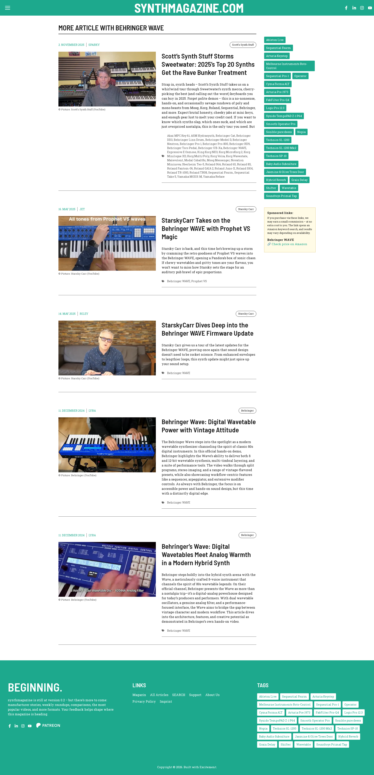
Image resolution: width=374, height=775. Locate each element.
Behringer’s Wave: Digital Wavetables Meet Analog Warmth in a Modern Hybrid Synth (206, 554)
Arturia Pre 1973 (277, 92)
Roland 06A (213, 164)
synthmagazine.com (189, 7)
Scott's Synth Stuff (243, 44)
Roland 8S (244, 164)
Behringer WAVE (234, 148)
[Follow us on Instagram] (362, 8)
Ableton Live (275, 40)
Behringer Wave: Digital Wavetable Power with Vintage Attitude (209, 425)
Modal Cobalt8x (195, 160)
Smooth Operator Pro (280, 124)
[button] (7, 8)
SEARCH (178, 695)
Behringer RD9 (239, 144)
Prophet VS (199, 281)
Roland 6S (229, 164)
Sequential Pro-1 (277, 76)
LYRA (92, 410)
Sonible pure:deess (279, 132)
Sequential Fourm (220, 172)
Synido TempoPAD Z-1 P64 (284, 116)
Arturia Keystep (277, 56)
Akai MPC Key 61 (178, 135)
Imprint (166, 701)
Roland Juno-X (225, 168)
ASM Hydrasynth (202, 135)
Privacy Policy (144, 701)
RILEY (84, 314)
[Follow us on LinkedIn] (354, 8)
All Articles (159, 695)
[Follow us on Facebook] (346, 8)
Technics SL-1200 (277, 140)
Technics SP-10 (276, 156)
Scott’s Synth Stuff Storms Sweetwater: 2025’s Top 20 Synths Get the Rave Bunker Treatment (208, 64)
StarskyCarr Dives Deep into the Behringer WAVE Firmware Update (207, 329)
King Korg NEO (207, 152)
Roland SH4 (244, 168)
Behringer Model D (218, 140)
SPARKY (94, 45)
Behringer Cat (225, 135)
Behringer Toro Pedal (182, 148)
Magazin (139, 695)
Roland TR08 (198, 172)
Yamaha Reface (214, 176)
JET (82, 209)
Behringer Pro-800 (215, 144)
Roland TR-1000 (177, 172)
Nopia (301, 132)
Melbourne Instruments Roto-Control (286, 66)
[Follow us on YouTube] (370, 8)
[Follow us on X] (16, 726)
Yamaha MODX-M (189, 176)
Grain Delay (299, 180)
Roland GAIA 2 (203, 168)
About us (212, 695)
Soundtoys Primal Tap (281, 196)
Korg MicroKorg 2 (231, 152)
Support (195, 695)
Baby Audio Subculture (281, 164)
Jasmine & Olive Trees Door (285, 172)
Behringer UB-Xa (210, 148)
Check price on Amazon (289, 244)
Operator (300, 76)
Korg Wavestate (236, 156)
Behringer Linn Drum (189, 140)
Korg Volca (217, 156)
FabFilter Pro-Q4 (277, 100)
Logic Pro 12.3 (275, 108)
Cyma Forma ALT (278, 84)
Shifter (271, 188)
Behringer (247, 410)
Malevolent (175, 160)
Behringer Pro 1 (190, 144)
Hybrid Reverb (276, 180)
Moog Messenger (218, 160)
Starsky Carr (246, 209)
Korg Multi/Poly (198, 156)
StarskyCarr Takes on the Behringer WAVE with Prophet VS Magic (206, 228)
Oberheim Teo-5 (193, 164)
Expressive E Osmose (181, 152)
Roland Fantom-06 (180, 168)
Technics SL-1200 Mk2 (281, 148)
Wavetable (289, 188)
